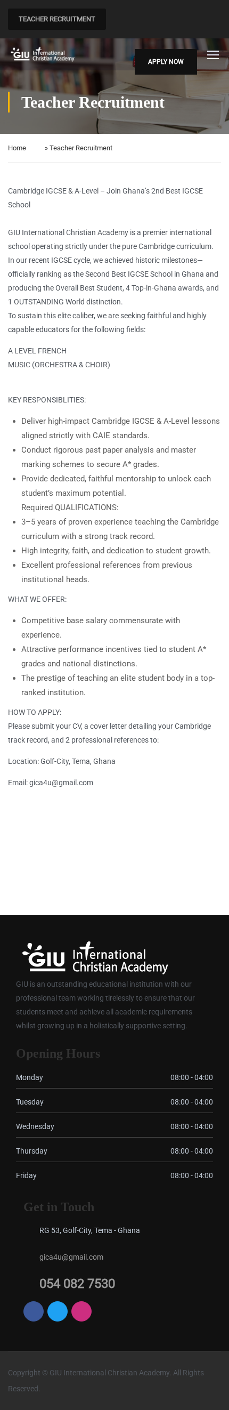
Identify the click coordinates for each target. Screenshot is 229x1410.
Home (17, 148)
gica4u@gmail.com (71, 1257)
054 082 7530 (77, 1283)
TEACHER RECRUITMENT (57, 19)
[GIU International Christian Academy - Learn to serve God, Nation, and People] (42, 54)
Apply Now (166, 62)
